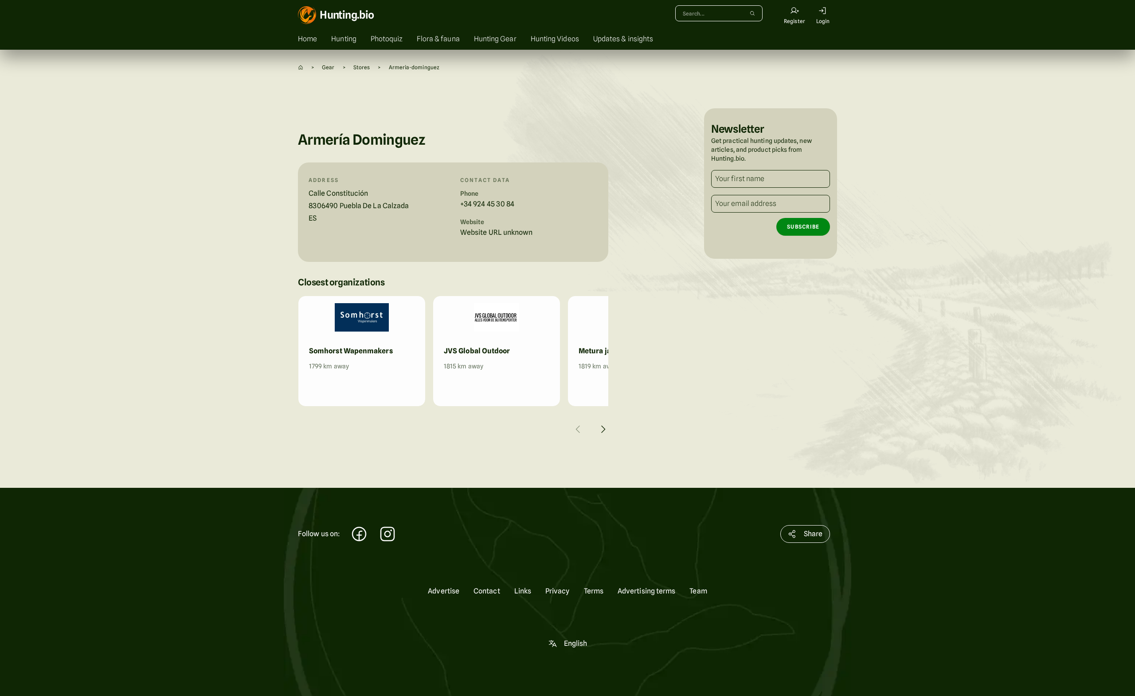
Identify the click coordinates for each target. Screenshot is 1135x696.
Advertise (443, 591)
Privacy (557, 591)
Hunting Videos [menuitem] (555, 39)
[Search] (752, 13)
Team (698, 591)
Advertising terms (646, 591)
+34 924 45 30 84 (487, 204)
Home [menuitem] (307, 39)
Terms (593, 591)
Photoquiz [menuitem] (387, 39)
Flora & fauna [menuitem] (438, 39)
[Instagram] (387, 535)
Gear (328, 67)
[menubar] (567, 39)
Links (522, 591)
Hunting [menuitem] (343, 39)
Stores (361, 67)
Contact (487, 591)
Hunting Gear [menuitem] (495, 39)
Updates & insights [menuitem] (623, 39)
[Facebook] (359, 535)
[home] (300, 67)
